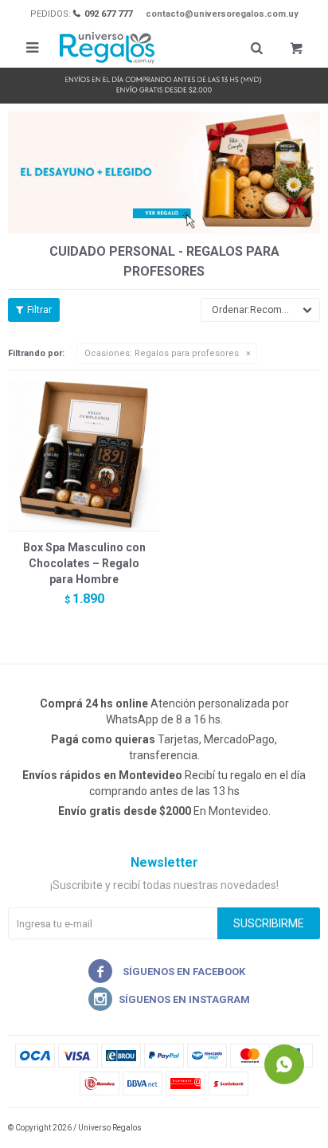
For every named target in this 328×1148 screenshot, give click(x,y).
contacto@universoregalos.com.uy (222, 14)
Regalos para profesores (161, 353)
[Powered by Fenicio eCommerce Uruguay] (296, 1128)
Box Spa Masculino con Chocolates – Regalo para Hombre (84, 563)
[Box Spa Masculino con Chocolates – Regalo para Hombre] (84, 454)
